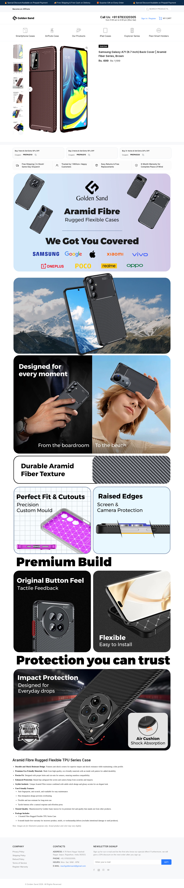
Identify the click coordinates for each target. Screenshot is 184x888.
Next (86, 89)
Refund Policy (18, 859)
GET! (166, 862)
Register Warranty (20, 867)
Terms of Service (20, 863)
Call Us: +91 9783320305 (118, 17)
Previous (29, 89)
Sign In (144, 18)
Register (152, 18)
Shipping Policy (19, 855)
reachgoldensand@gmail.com (73, 866)
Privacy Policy (18, 852)
